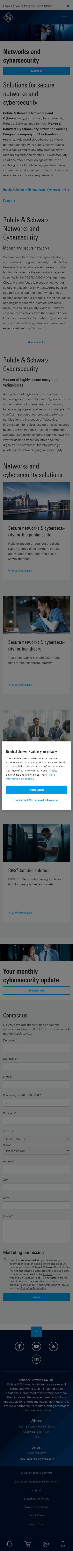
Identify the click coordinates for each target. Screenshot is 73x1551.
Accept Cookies (36, 789)
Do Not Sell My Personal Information (36, 800)
